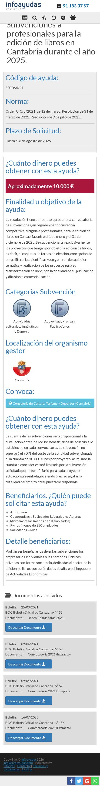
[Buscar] (34, 17)
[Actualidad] (24, 17)
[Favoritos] (44, 17)
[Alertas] (54, 17)
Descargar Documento (25, 627)
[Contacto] (73, 17)
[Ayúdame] (63, 17)
